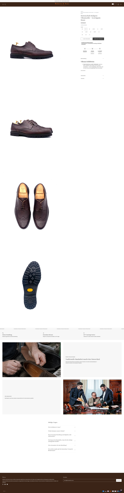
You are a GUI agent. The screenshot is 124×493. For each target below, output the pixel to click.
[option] (114, 4)
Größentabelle (84, 25)
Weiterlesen (83, 70)
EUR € (4, 491)
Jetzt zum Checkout (98, 38)
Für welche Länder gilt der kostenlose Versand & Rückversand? (60, 450)
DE (112, 4)
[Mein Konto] (118, 4)
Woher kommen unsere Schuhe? (56, 431)
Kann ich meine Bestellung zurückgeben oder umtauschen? (59, 435)
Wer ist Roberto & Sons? (54, 427)
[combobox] (113, 4)
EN (114, 4)
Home (82, 11)
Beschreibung (83, 58)
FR (116, 4)
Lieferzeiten (83, 75)
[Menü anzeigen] (3, 4)
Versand (82, 78)
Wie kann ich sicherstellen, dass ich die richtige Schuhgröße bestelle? (60, 440)
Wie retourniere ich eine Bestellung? (57, 445)
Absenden (119, 480)
